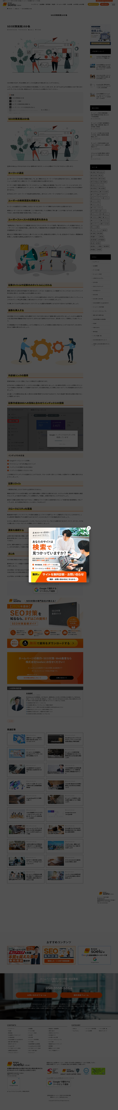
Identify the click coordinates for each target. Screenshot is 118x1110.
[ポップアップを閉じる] (89, 528)
